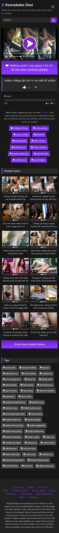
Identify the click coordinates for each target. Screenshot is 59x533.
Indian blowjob (39, 147)
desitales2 (9, 396)
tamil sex (28, 466)
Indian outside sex (20, 153)
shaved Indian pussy (39, 460)
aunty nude (10, 367)
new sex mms (29, 448)
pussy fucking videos (14, 460)
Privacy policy (38, 491)
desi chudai (28, 385)
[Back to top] (50, 525)
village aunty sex (46, 466)
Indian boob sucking (14, 425)
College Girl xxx (20, 128)
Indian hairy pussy (13, 431)
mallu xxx (50, 437)
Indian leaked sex (35, 431)
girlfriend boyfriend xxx (15, 402)
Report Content (20, 491)
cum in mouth (22, 134)
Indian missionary (13, 437)
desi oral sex (39, 141)
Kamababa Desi (18, 4)
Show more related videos (29, 344)
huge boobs (36, 414)
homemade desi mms (14, 414)
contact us (18, 487)
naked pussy (10, 448)
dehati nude (47, 379)
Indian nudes (33, 437)
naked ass (31, 442)
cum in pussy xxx (12, 379)
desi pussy (28, 390)
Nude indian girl (12, 454)
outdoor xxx (20, 160)
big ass (46, 367)
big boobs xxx (11, 373)
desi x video (26, 396)
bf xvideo (44, 112)
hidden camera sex (32, 408)
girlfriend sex (19, 147)
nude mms (30, 454)
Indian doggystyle (37, 425)
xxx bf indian (39, 160)
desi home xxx (46, 385)
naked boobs (42, 153)
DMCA (31, 487)
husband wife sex (13, 419)
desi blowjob (20, 141)
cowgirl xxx (47, 373)
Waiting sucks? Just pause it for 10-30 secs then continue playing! (31, 67)
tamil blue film (11, 466)
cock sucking (41, 128)
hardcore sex (11, 408)
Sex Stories (26, 494)
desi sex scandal (47, 390)
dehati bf (40, 134)
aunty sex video (29, 367)
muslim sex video (12, 442)
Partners (33, 497)
